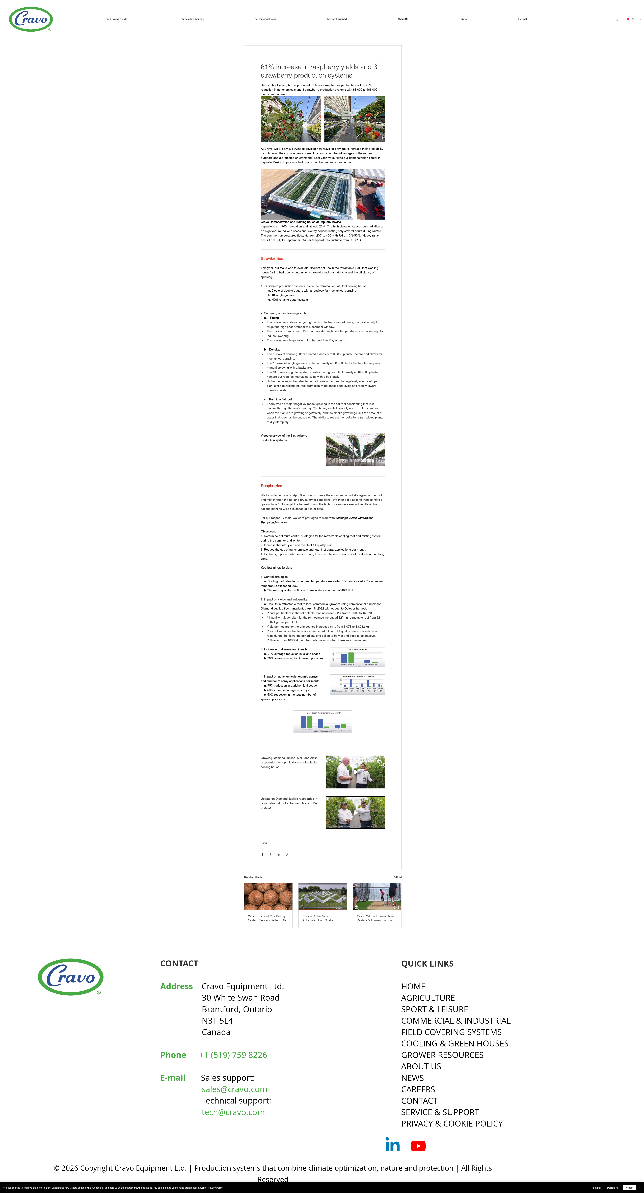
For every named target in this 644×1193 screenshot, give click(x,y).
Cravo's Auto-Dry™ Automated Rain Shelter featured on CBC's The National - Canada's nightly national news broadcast (321, 918)
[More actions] (383, 58)
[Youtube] (418, 1146)
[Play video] (355, 449)
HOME (413, 986)
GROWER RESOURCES (442, 1054)
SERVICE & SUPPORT (440, 1112)
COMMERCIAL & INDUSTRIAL (456, 1020)
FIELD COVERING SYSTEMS (451, 1031)
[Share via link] (287, 854)
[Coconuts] (268, 896)
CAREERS (418, 1089)
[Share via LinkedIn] (278, 854)
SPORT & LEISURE (434, 1009)
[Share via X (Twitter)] (270, 854)
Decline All (612, 1187)
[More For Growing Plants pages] (129, 19)
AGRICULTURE (428, 997)
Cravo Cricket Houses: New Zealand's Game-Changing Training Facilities (375, 918)
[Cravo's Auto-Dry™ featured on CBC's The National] (323, 896)
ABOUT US (421, 1066)
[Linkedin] (392, 1146)
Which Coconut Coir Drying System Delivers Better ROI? (267, 918)
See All (398, 876)
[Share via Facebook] (262, 854)
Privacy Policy (215, 1187)
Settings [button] (597, 1187)
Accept (629, 1187)
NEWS (412, 1077)
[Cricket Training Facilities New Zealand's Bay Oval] (377, 896)
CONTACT (419, 1100)
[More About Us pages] (410, 19)
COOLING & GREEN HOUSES (455, 1043)
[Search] (616, 19)
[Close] (640, 1187)
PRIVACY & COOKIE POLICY (452, 1123)
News (264, 842)
